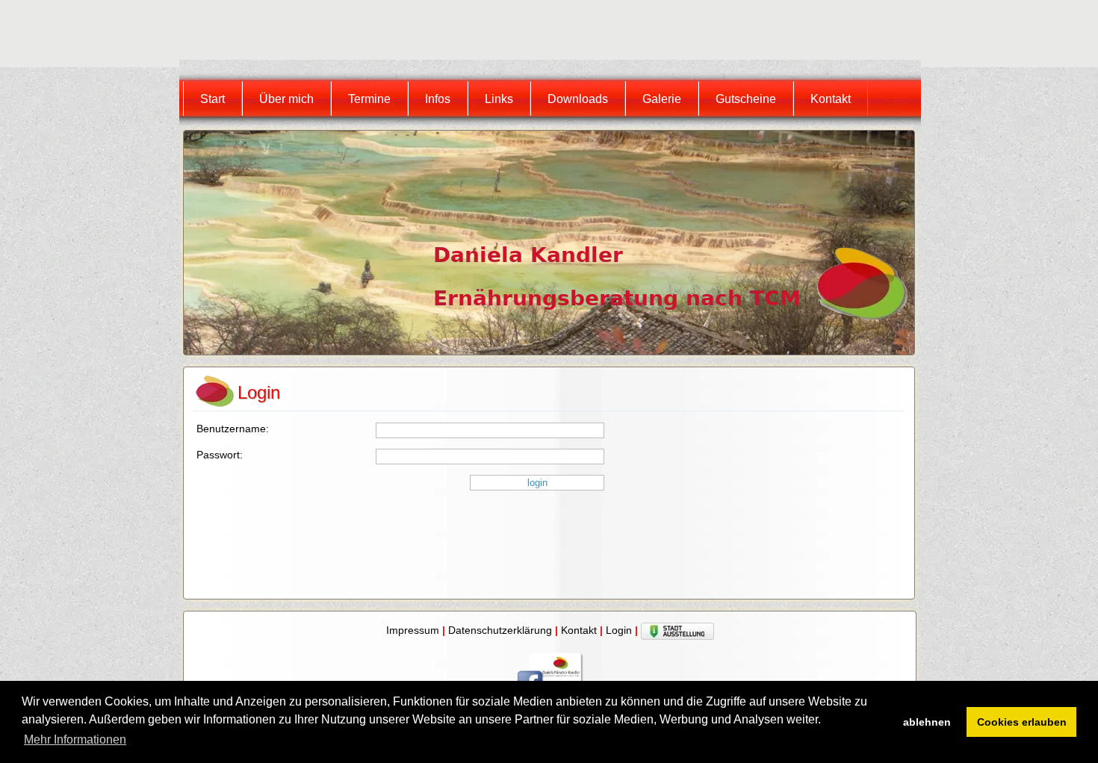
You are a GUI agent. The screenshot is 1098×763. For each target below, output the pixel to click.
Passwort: (219, 455)
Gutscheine (746, 99)
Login (619, 630)
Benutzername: (232, 429)
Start (212, 99)
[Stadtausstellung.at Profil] (677, 630)
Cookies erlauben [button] (1022, 722)
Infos (437, 99)
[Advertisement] (455, 33)
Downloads (578, 99)
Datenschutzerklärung (500, 630)
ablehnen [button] (927, 722)
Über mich (286, 99)
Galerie (661, 99)
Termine (369, 99)
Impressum (412, 630)
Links (499, 99)
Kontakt (830, 99)
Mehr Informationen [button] (75, 739)
